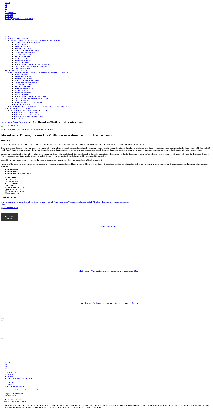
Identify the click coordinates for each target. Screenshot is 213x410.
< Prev (3, 204)
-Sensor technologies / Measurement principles (69, 202)
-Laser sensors (107, 202)
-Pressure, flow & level (24, 202)
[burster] (4, 318)
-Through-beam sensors (121, 202)
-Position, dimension (8, 202)
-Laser (49, 202)
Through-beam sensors (21, 122)
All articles (9, 122)
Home (3, 122)
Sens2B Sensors (20, 401)
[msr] (3, 320)
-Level (36, 202)
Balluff (89, 202)
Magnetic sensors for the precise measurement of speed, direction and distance (109, 303)
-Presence (42, 202)
